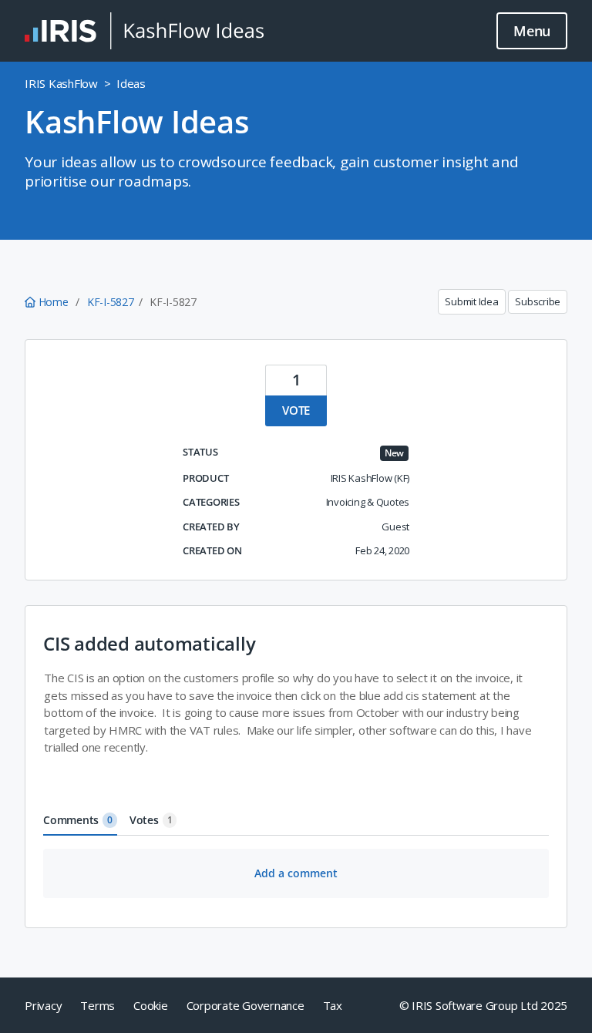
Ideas (131, 83)
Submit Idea (471, 301)
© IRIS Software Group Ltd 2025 (483, 1005)
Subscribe (537, 301)
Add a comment (296, 873)
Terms (97, 1005)
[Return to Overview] (144, 30)
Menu (531, 31)
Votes (151, 820)
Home (53, 301)
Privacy (43, 1005)
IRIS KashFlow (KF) (370, 478)
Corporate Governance (245, 1005)
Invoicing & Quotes (368, 502)
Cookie (150, 1005)
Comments (78, 820)
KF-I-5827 (110, 301)
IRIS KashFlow (61, 83)
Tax (332, 1005)
